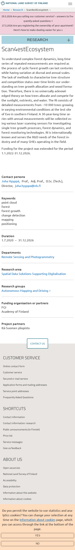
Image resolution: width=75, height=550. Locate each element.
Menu (70, 4)
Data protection (11, 486)
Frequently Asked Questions (18, 397)
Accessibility (9, 480)
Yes (37, 535)
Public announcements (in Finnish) (21, 429)
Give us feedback (12, 448)
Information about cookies (37, 519)
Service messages (12, 442)
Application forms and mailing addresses (25, 385)
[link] (37, 290)
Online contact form (14, 366)
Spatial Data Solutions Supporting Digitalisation (34, 273)
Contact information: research (19, 423)
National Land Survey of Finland (20, 474)
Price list (7, 435)
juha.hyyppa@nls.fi (28, 185)
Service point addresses (16, 391)
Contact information (14, 417)
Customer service (12, 372)
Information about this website (20, 493)
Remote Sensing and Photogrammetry (28, 257)
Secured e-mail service (15, 379)
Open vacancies (11, 468)
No (37, 543)
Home (6, 9)
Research (18, 9)
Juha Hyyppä (10, 181)
